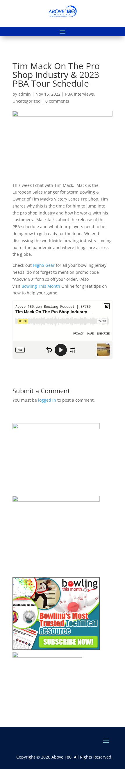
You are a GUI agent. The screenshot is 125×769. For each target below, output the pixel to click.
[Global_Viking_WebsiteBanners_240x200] (56, 500)
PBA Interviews (79, 94)
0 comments (57, 101)
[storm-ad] (47, 656)
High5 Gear (44, 265)
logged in (47, 400)
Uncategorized (26, 101)
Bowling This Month (40, 286)
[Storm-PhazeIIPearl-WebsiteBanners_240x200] (56, 427)
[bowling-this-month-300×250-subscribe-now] (56, 648)
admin (24, 94)
